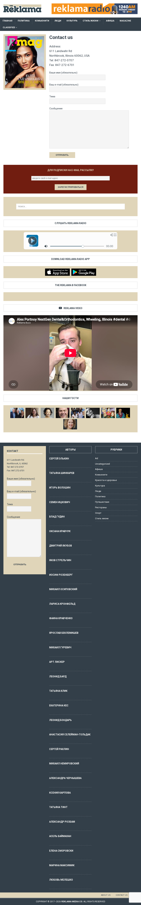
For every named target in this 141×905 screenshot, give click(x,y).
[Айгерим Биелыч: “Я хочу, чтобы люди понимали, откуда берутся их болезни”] (47, 413)
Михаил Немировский (64, 763)
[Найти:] (70, 206)
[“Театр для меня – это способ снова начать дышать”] (108, 413)
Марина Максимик (61, 865)
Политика (24, 21)
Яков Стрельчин (60, 560)
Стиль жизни (90, 21)
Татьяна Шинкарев (61, 473)
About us (106, 895)
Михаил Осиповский (63, 589)
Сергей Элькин (59, 458)
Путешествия (102, 502)
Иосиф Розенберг (61, 574)
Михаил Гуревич (60, 647)
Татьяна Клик (58, 691)
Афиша (110, 21)
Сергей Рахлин (59, 749)
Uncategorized (102, 464)
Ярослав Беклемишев (63, 632)
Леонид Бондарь (60, 720)
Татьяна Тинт (58, 807)
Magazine (125, 21)
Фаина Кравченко (61, 618)
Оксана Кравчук (59, 531)
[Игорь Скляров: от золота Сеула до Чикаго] (17, 413)
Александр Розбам (62, 821)
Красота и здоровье (106, 480)
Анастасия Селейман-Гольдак (69, 734)
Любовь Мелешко (61, 879)
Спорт (98, 513)
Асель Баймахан (60, 836)
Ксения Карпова (60, 792)
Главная (7, 21)
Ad (96, 458)
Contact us (122, 895)
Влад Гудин (57, 516)
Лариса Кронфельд (62, 603)
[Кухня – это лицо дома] (62, 413)
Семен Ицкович (59, 502)
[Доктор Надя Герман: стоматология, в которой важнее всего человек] (70, 424)
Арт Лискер (57, 662)
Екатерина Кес (58, 705)
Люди (58, 21)
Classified (9, 27)
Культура (72, 21)
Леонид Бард (58, 676)
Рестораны (101, 507)
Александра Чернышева (65, 778)
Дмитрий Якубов (60, 545)
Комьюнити (42, 21)
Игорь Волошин (59, 487)
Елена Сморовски (61, 850)
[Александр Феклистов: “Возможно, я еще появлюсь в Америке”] (123, 413)
